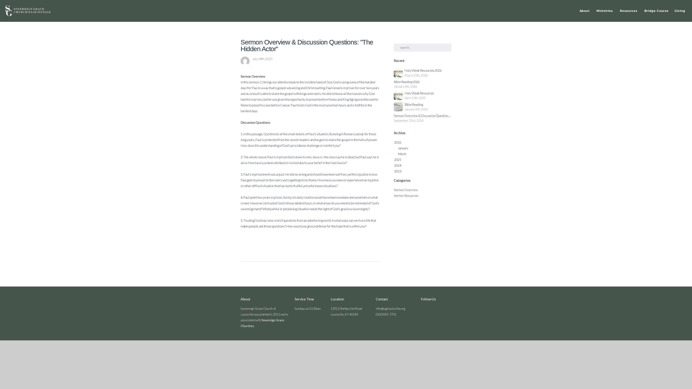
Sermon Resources (406, 196)
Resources (629, 11)
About (585, 11)
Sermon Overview (406, 190)
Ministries (605, 11)
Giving (680, 11)
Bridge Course (656, 11)
